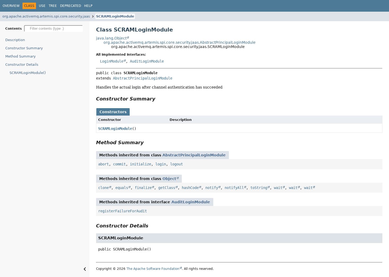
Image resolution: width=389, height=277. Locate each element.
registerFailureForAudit (122, 211)
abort (103, 164)
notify (211, 188)
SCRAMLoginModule (115, 16)
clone (103, 188)
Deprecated (70, 6)
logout (176, 164)
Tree (53, 6)
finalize (143, 188)
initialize (140, 164)
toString (258, 188)
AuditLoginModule (147, 61)
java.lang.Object (111, 38)
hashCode (190, 188)
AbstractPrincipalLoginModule (142, 78)
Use (42, 6)
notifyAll (234, 188)
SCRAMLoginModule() (28, 73)
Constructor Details (21, 65)
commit (119, 164)
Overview (11, 6)
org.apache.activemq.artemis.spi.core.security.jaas (46, 16)
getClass (166, 188)
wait (278, 188)
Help (88, 6)
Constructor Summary (24, 48)
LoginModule (111, 61)
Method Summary (20, 56)
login (160, 164)
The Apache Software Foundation (152, 269)
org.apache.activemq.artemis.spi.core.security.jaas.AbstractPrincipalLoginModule (179, 42)
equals (121, 188)
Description (15, 40)
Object (169, 179)
